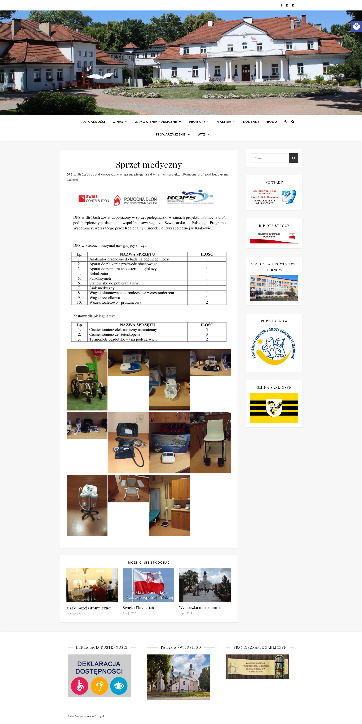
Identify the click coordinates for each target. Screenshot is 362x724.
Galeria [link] (224, 121)
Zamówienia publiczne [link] (156, 121)
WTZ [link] (202, 134)
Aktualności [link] (93, 121)
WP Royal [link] (98, 716)
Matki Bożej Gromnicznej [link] (88, 607)
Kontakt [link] (251, 121)
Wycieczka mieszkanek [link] (200, 607)
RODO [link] (272, 121)
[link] (356, 26)
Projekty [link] (197, 121)
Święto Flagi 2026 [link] (138, 607)
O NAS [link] (118, 121)
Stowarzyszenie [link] (170, 134)
